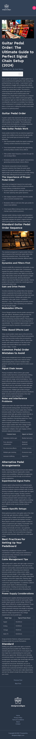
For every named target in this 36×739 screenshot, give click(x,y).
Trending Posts (7, 69)
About (18, 722)
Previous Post (18, 680)
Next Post (18, 683)
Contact (18, 724)
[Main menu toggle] (34, 8)
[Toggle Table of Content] (19, 73)
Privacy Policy (18, 717)
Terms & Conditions (18, 720)
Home (18, 715)
